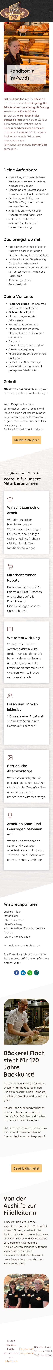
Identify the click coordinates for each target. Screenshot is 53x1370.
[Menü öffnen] (50, 11)
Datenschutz (26, 1348)
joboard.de (11, 1361)
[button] (16, 972)
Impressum (27, 1353)
